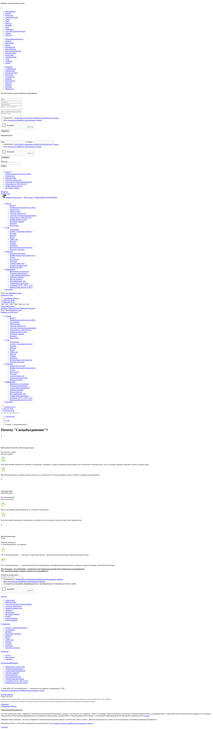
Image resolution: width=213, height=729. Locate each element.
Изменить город (7, 295)
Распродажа (5, 194)
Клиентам (4, 651)
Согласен (4, 727)
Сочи (7, 59)
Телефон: (29, 142)
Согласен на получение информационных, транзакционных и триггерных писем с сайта (40, 584)
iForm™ (8, 616)
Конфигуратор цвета (14, 197)
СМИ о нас (9, 640)
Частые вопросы (11, 675)
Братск (7, 45)
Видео (7, 638)
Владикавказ (10, 81)
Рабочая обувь (10, 602)
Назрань (8, 85)
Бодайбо (8, 25)
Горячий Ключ (10, 57)
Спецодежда (10, 600)
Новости (8, 642)
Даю (24, 582)
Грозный (8, 87)
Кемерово (9, 67)
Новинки (4, 192)
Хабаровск (9, 29)
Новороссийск (10, 53)
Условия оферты (7, 694)
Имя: (3, 142)
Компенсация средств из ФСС (16, 683)
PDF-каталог (28, 197)
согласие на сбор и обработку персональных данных (73, 723)
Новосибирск (10, 11)
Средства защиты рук (13, 606)
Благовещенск (10, 49)
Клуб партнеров (11, 620)
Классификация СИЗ (13, 677)
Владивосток (10, 47)
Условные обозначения (14, 669)
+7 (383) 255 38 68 (7, 409)
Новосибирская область (14, 39)
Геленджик (9, 55)
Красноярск (9, 43)
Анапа (7, 63)
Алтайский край (11, 17)
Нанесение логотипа (13, 634)
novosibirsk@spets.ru (11, 298)
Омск (7, 21)
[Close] (2, 8)
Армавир (8, 61)
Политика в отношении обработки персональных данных (23, 690)
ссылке (146, 716)
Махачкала (9, 89)
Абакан (8, 33)
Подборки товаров (12, 614)
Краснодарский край (13, 51)
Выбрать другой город (9, 312)
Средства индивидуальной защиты (18, 604)
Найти (4, 166)
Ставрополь (9, 77)
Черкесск (8, 83)
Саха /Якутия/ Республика (15, 31)
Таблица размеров (12, 673)
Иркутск (8, 23)
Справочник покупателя (14, 679)
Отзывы (8, 644)
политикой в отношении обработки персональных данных (36, 118)
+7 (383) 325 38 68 (8, 300)
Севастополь (10, 71)
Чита (7, 27)
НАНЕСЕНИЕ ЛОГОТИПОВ (45, 197)
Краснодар (9, 15)
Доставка (8, 659)
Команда (8, 636)
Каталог (4, 596)
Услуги (8, 655)
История (8, 632)
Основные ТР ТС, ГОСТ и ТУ (16, 681)
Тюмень (8, 41)
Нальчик (8, 79)
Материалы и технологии (15, 667)
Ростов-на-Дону (11, 73)
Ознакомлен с (33, 579)
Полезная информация (9, 663)
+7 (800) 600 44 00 (8, 302)
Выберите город (15, 293)
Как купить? (10, 657)
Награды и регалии (12, 648)
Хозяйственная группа (13, 608)
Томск (7, 19)
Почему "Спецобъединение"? (16, 628)
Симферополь (10, 69)
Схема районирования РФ (15, 671)
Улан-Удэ (8, 35)
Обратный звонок (7, 306)
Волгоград (9, 75)
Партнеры (9, 646)
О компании (5, 624)
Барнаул (8, 13)
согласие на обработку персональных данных (24, 120)
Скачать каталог (11, 618)
